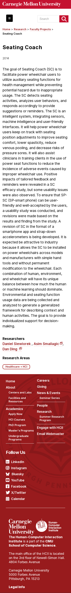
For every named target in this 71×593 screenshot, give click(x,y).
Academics (14, 409)
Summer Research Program (52, 418)
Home (6, 29)
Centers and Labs (20, 392)
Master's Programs (21, 430)
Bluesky (18, 474)
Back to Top (53, 586)
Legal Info (17, 587)
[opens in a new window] (22, 521)
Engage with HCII (50, 428)
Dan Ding (10, 349)
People (42, 405)
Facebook (18, 486)
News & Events (48, 393)
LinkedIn (17, 462)
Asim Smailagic (46, 344)
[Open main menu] (9, 18)
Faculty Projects (40, 29)
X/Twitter (18, 493)
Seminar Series (50, 397)
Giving (41, 387)
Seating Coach (12, 33)
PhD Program (17, 425)
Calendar (18, 499)
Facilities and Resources (17, 399)
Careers (43, 380)
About (10, 387)
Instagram (19, 468)
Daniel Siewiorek (17, 344)
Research (20, 29)
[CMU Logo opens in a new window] (36, 4)
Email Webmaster (50, 434)
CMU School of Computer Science (32, 543)
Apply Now (15, 413)
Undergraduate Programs (19, 437)
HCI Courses (17, 419)
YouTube (17, 480)
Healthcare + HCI (16, 366)
